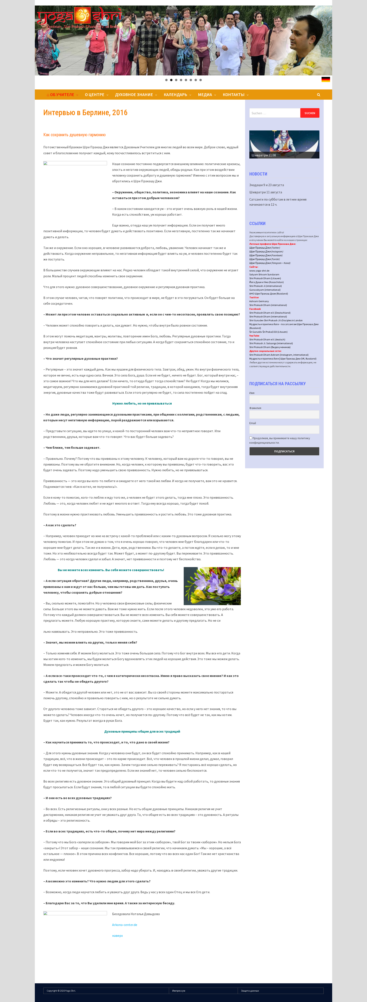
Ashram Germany (259, 301)
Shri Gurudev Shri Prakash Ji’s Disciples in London (276, 320)
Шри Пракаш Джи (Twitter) (264, 247)
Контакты (233, 94)
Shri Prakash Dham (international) (268, 305)
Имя (251, 393)
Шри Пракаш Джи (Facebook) (266, 255)
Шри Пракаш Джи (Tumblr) (264, 259)
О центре (94, 94)
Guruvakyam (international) (265, 289)
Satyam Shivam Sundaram (264, 274)
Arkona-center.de (124, 925)
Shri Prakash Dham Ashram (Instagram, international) (279, 354)
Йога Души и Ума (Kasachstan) (266, 282)
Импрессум (178, 990)
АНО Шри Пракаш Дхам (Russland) (268, 293)
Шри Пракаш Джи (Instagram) (266, 251)
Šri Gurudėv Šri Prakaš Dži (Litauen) (268, 331)
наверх (117, 935)
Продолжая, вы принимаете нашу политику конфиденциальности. (279, 440)
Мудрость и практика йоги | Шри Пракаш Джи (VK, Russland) (282, 358)
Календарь (175, 94)
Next (314, 143)
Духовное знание (134, 94)
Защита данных (250, 990)
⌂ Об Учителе (60, 94)
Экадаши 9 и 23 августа (266, 185)
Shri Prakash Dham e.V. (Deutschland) (270, 312)
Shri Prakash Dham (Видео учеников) (270, 347)
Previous (254, 143)
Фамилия (255, 408)
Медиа (205, 94)
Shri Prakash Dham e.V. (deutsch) (267, 339)
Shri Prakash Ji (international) (265, 285)
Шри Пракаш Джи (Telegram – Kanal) (270, 263)
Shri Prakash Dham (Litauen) (265, 278)
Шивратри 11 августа (265, 192)
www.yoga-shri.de (259, 270)
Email (252, 423)
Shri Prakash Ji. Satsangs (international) (271, 343)
